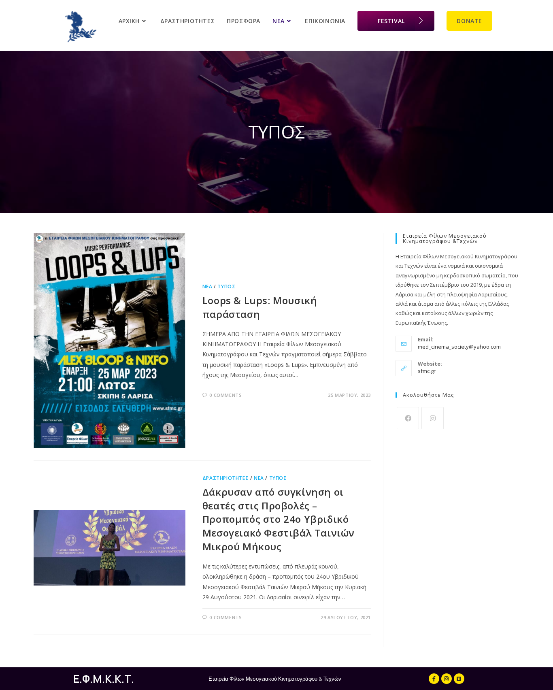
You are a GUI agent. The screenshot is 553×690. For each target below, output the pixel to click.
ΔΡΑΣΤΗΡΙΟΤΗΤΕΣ (225, 478)
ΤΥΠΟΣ (226, 286)
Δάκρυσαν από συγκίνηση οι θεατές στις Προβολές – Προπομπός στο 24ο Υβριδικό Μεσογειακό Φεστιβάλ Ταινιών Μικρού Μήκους (278, 519)
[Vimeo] (459, 678)
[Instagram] (432, 418)
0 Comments (225, 395)
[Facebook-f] (434, 678)
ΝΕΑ (207, 286)
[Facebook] (408, 418)
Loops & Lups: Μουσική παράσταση (259, 307)
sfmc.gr (427, 371)
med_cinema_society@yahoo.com (459, 346)
